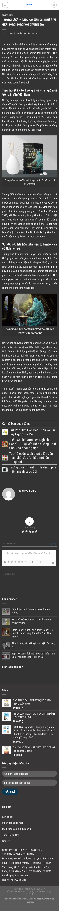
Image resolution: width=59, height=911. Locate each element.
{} (36, 562)
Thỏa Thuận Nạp (10, 835)
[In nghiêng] (8, 562)
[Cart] (54, 5)
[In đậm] (5, 562)
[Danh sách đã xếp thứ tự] (18, 562)
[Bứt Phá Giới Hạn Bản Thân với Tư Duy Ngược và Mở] (5, 432)
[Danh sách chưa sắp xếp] (22, 562)
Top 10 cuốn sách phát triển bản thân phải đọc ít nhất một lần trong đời (31, 458)
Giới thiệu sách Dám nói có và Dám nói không (32, 611)
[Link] (32, 562)
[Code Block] (29, 562)
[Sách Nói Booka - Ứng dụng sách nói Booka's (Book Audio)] (29, 5)
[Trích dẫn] (25, 562)
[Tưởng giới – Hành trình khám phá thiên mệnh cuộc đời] (5, 469)
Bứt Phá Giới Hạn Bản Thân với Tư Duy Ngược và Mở (32, 432)
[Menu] (5, 5)
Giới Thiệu (7, 816)
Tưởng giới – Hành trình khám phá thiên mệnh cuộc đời (32, 469)
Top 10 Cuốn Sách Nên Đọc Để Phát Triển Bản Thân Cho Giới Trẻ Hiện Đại (33, 655)
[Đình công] (15, 562)
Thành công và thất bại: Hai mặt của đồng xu (33, 645)
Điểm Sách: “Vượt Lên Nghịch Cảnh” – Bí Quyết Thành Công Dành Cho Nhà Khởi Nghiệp (33, 444)
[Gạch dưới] (11, 562)
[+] (39, 562)
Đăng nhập (51, 543)
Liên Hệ (6, 841)
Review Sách (7, 15)
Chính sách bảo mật (12, 822)
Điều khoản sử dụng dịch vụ (16, 829)
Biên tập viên (24, 33)
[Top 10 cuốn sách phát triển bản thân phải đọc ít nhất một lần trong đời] (5, 457)
